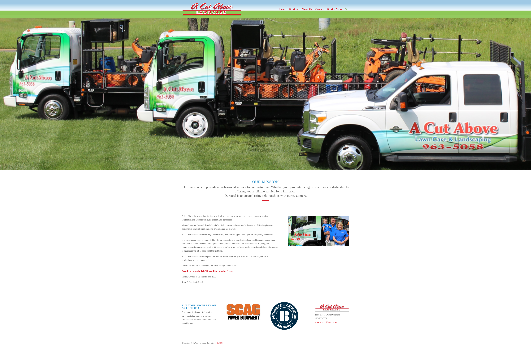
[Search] (346, 9)
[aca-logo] (212, 9)
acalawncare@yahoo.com (326, 322)
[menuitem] (282, 9)
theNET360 (220, 343)
